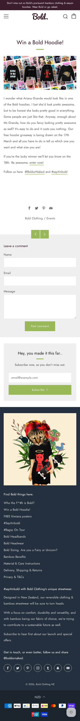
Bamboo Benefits (15, 557)
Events (51, 218)
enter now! (37, 162)
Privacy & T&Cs (14, 577)
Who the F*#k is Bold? (19, 503)
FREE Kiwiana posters (18, 516)
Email (7, 273)
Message (9, 291)
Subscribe (38, 390)
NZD (38, 697)
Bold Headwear (14, 543)
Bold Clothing (34, 218)
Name (8, 254)
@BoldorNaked (35, 172)
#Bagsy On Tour (14, 530)
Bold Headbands (15, 536)
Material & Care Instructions (22, 563)
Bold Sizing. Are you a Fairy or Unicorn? (30, 550)
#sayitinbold (59, 172)
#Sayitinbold (12, 523)
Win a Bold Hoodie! (17, 509)
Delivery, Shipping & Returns (23, 570)
